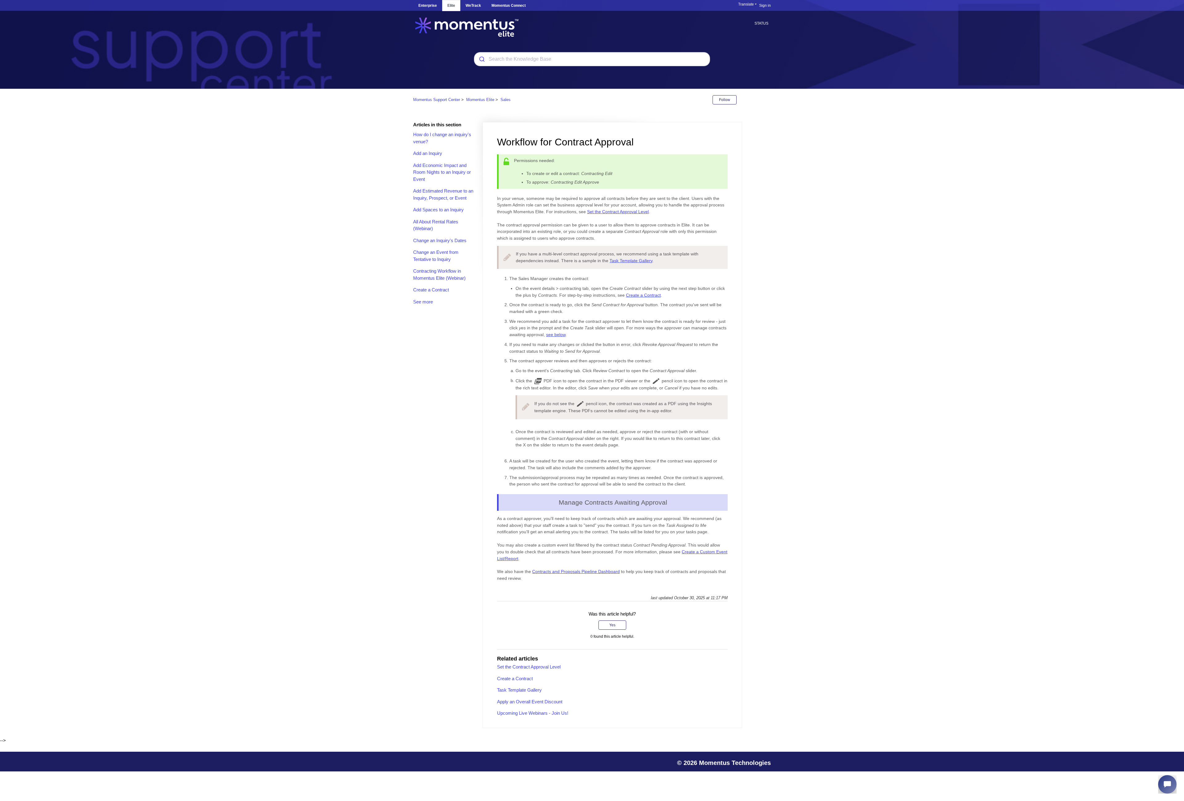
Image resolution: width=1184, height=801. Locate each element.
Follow (724, 100)
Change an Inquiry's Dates (440, 240)
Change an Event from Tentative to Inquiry (435, 256)
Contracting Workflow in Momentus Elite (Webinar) (439, 274)
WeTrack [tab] (473, 5)
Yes (612, 625)
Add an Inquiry (427, 153)
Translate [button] (746, 4)
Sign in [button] (765, 5)
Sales (505, 99)
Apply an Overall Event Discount (529, 701)
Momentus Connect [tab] (508, 5)
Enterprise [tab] (427, 5)
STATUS (761, 23)
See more (423, 301)
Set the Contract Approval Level (618, 211)
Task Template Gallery (631, 260)
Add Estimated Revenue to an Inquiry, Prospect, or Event (443, 194)
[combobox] (592, 59)
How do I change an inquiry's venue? (442, 138)
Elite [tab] (451, 5)
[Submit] (481, 59)
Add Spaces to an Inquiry (438, 209)
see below (555, 334)
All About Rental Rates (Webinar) (435, 225)
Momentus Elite (480, 99)
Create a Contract (431, 289)
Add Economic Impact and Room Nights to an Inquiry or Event (442, 172)
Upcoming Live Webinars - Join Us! (532, 713)
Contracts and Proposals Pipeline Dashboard (576, 571)
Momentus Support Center (436, 99)
